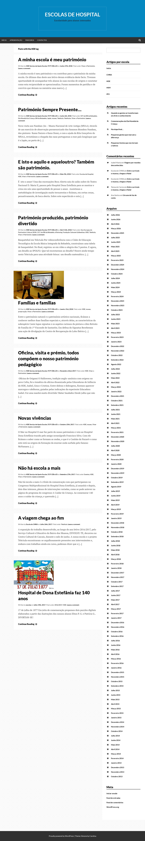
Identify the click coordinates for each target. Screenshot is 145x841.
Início (4, 40)
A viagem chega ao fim (41, 518)
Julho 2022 (115, 369)
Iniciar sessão (111, 793)
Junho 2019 (115, 496)
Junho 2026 (115, 219)
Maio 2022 (115, 378)
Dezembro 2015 (117, 672)
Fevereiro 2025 (117, 260)
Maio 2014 (115, 745)
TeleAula (60, 118)
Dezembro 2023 (117, 301)
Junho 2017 (115, 595)
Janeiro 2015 (116, 717)
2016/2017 (58, 605)
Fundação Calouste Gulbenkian (74, 232)
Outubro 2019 (116, 477)
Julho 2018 (115, 541)
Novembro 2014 (117, 727)
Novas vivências (34, 418)
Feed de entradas (113, 798)
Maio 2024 (115, 287)
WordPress (69, 836)
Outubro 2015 (116, 681)
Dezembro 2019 (117, 468)
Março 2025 (116, 256)
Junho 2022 (115, 373)
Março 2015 (116, 708)
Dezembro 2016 (117, 622)
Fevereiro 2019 (117, 514)
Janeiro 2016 (116, 668)
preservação (22, 311)
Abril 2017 (115, 604)
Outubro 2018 (116, 532)
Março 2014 (116, 754)
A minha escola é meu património (52, 59)
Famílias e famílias (37, 302)
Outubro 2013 (116, 776)
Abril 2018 (115, 554)
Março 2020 (116, 455)
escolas (28, 605)
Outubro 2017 (116, 582)
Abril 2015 (115, 704)
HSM (108, 88)
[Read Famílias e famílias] (39, 298)
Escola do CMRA (32, 524)
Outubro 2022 (116, 355)
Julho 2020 (115, 446)
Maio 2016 (115, 650)
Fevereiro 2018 (117, 563)
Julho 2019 (115, 491)
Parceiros (29, 40)
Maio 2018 (115, 550)
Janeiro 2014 (116, 763)
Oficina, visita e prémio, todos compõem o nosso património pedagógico (48, 358)
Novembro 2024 (117, 269)
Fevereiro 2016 (117, 663)
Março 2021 (116, 428)
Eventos (86, 474)
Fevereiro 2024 (117, 296)
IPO (108, 94)
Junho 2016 (115, 645)
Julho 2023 (115, 314)
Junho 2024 (115, 283)
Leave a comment (24, 68)
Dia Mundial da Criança (26, 118)
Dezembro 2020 (117, 437)
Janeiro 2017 (116, 618)
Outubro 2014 (116, 731)
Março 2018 (116, 559)
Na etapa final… (117, 129)
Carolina (92, 836)
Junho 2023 (115, 319)
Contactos (42, 40)
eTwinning (58, 232)
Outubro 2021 (116, 400)
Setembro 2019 (117, 482)
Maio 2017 (115, 600)
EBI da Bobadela (41, 118)
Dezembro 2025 (117, 233)
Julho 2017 (115, 591)
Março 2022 (116, 387)
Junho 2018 (115, 545)
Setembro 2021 (117, 405)
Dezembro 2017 (117, 573)
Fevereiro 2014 (117, 758)
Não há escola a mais (39, 468)
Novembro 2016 (117, 627)
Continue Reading (28, 95)
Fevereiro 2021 (117, 432)
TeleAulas (67, 118)
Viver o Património (88, 66)
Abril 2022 (115, 382)
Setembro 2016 (117, 636)
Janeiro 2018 (116, 568)
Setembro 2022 (117, 360)
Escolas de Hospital (72, 14)
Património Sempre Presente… (49, 109)
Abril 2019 (115, 505)
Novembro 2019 (117, 473)
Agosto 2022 (116, 364)
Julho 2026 (115, 215)
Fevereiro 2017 (117, 613)
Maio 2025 (115, 246)
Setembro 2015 (117, 686)
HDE (19, 176)
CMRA (109, 75)
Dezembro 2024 (117, 265)
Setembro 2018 (117, 536)
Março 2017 (116, 609)
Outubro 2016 (116, 631)
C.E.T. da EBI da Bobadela (45, 232)
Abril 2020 (115, 450)
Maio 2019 (115, 500)
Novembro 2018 (117, 527)
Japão (49, 118)
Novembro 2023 (117, 305)
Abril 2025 (115, 251)
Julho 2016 (115, 640)
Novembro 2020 (117, 441)
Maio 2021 (115, 419)
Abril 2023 (115, 328)
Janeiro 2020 (116, 464)
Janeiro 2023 (116, 342)
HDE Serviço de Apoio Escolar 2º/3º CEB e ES (42, 66)
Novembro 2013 (117, 772)
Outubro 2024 (116, 274)
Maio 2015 (115, 699)
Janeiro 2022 (116, 391)
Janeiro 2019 (116, 518)
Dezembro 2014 (117, 722)
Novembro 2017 (117, 577)
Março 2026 (116, 228)
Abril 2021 (115, 423)
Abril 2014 (115, 749)
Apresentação (16, 40)
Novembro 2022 (117, 351)
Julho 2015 (115, 690)
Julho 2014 (115, 736)
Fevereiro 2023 (117, 337)
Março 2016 (116, 659)
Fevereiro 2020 (117, 459)
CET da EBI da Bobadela (88, 116)
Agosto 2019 (116, 486)
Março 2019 (116, 509)
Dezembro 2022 (117, 346)
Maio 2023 (115, 323)
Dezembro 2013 (117, 767)
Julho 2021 (115, 409)
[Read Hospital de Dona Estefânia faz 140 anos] (34, 588)
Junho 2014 (115, 740)
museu (54, 118)
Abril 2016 (115, 654)
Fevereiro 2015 (117, 713)
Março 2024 (116, 292)
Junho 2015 (115, 695)
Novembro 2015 (117, 677)
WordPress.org (112, 807)
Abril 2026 (115, 224)
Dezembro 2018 (117, 523)
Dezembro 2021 (117, 396)
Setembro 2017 (117, 586)
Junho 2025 (115, 242)
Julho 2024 (115, 278)
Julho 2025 (115, 237)
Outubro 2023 (116, 310)
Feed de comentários (114, 802)
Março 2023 (116, 333)
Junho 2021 (115, 414)
